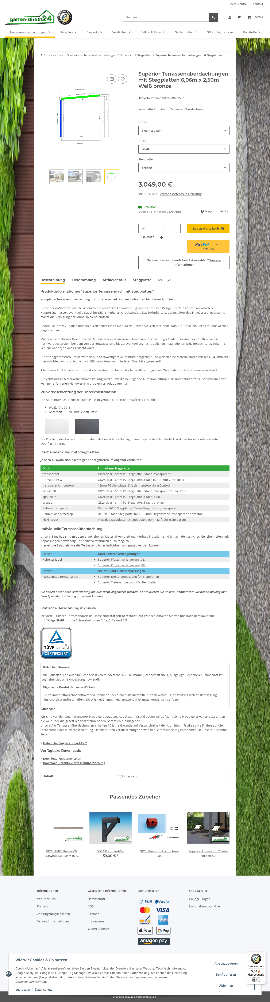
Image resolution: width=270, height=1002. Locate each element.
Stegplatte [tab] (142, 280)
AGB (91, 906)
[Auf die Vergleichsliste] (111, 79)
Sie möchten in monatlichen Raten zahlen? (184, 262)
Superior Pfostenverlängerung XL (121, 559)
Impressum (23, 989)
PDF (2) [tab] (164, 280)
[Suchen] (213, 17)
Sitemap (93, 914)
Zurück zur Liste (53, 55)
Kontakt (257, 4)
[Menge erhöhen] (161, 237)
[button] (229, 17)
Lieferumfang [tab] (84, 280)
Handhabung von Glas (204, 906)
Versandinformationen (53, 921)
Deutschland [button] (173, 211)
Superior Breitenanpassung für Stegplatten (128, 577)
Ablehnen (226, 985)
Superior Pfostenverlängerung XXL (122, 565)
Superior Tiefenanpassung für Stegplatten (128, 582)
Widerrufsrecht (98, 929)
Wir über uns (46, 899)
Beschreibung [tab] (52, 280)
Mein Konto (238, 4)
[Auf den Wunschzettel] (122, 79)
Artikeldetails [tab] (114, 280)
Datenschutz (44, 989)
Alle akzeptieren (226, 963)
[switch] (256, 979)
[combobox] (184, 130)
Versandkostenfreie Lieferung (181, 194)
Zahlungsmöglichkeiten (53, 914)
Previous (47, 833)
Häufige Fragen (199, 899)
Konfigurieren (226, 974)
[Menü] (263, 953)
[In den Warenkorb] (43, 68)
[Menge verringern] (143, 228)
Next (222, 833)
